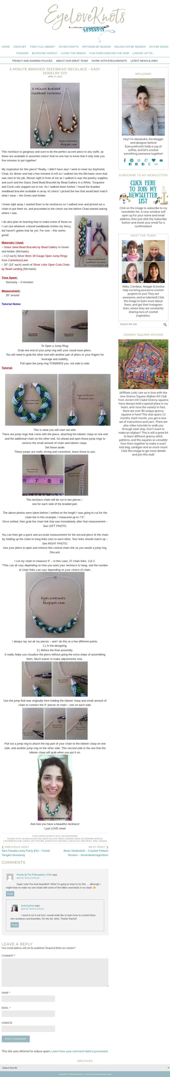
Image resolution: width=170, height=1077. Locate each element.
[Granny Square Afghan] (143, 364)
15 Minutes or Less (32, 838)
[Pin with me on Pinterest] (131, 160)
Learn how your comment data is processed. (79, 1051)
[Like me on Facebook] (125, 160)
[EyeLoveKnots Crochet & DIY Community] (130, 164)
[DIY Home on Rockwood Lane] (136, 164)
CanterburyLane (12, 841)
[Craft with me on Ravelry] (146, 160)
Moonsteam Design (104, 1074)
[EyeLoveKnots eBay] (156, 164)
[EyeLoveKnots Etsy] (149, 164)
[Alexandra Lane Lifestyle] (143, 164)
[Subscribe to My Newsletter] (143, 192)
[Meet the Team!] (143, 261)
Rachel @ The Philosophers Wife (34, 874)
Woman (103, 841)
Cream (26, 841)
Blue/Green (87, 838)
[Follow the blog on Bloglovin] (154, 160)
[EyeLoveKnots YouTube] (161, 160)
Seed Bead (86, 841)
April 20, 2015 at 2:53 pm (28, 878)
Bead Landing (66, 838)
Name (6, 992)
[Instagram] (138, 160)
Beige (77, 838)
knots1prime (27, 905)
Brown (98, 838)
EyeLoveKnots (85, 23)
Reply (10, 893)
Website (7, 1022)
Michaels (63, 841)
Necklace (74, 841)
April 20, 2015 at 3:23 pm (32, 909)
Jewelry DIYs (53, 836)
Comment (8, 955)
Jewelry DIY (51, 841)
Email (6, 1007)
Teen (95, 841)
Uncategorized (69, 836)
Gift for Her (37, 841)
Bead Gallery (50, 838)
